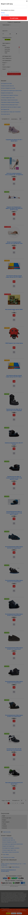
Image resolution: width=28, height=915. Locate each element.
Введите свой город (7, 4)
